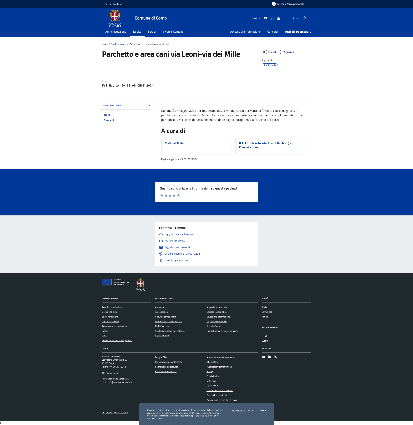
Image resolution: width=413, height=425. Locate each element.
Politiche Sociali (213, 326)
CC (103, 412)
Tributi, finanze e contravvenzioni (222, 331)
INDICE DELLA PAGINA (112, 105)
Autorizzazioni (161, 312)
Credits (109, 412)
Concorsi (272, 31)
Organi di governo (110, 321)
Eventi (265, 341)
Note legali (211, 381)
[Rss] (275, 357)
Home (105, 44)
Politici (105, 331)
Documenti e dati (110, 312)
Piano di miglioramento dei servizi (222, 400)
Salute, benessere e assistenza (170, 331)
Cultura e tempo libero (165, 316)
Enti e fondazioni (110, 316)
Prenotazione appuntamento (168, 362)
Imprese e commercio (216, 321)
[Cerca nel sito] (304, 18)
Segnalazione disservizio (166, 367)
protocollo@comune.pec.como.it (117, 382)
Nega (263, 410)
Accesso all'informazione (245, 31)
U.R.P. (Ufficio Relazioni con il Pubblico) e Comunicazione (265, 145)
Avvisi (123, 44)
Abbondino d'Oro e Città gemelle (117, 340)
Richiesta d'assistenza (165, 371)
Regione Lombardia (114, 4)
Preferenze (238, 410)
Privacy (209, 371)
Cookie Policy (212, 376)
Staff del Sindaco (175, 143)
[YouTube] (264, 357)
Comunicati (267, 312)
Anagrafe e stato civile (216, 307)
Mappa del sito (121, 412)
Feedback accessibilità (216, 395)
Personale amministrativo (114, 326)
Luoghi (265, 336)
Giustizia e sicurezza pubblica (168, 321)
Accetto (252, 410)
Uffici (104, 335)
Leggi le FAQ (161, 357)
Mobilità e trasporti (164, 326)
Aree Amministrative (112, 307)
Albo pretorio (212, 362)
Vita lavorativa (162, 335)
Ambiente (159, 307)
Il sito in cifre (212, 385)
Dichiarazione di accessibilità (219, 390)
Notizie (265, 316)
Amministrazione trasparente (220, 357)
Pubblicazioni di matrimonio (219, 367)
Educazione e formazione (218, 316)
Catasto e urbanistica (216, 312)
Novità (114, 44)
